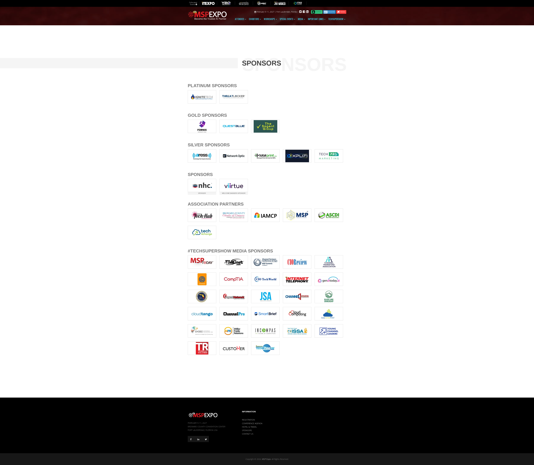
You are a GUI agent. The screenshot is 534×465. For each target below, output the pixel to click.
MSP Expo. (267, 459)
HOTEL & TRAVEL (249, 427)
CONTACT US (247, 433)
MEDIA (301, 19)
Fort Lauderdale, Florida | (287, 11)
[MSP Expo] (203, 415)
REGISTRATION (248, 419)
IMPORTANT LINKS (316, 19)
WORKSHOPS (269, 19)
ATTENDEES (240, 19)
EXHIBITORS (254, 19)
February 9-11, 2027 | (266, 11)
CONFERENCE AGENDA (252, 423)
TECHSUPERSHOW (336, 19)
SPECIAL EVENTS (287, 19)
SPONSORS (247, 430)
